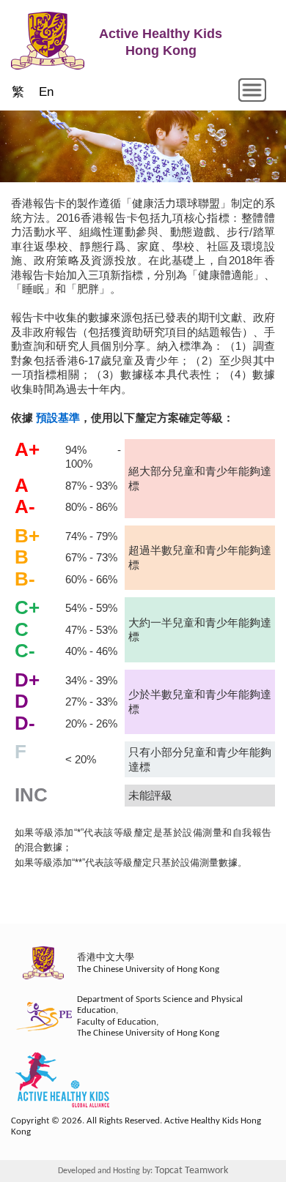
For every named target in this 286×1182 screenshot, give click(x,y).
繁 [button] (18, 92)
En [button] (46, 92)
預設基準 (58, 417)
